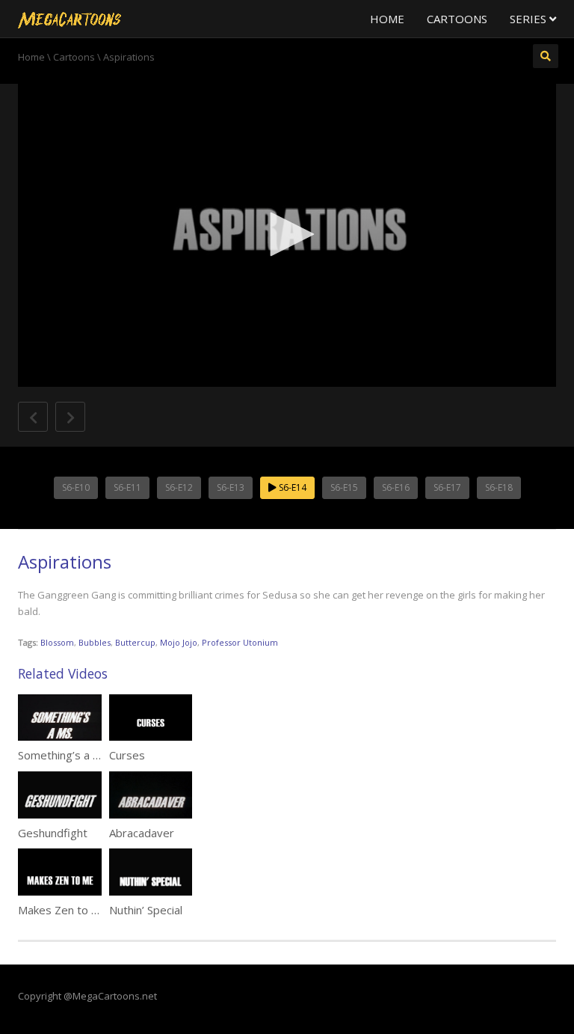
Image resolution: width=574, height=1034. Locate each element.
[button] (287, 234)
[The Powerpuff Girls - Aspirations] (69, 18)
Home (387, 18)
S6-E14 (291, 487)
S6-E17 (447, 487)
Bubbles (94, 642)
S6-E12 (179, 487)
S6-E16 (396, 487)
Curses (127, 754)
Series (529, 18)
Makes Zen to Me (63, 909)
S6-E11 (127, 487)
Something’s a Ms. (64, 754)
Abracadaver (141, 832)
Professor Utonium (240, 642)
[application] (287, 235)
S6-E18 (499, 487)
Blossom (57, 642)
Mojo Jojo (178, 642)
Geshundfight (52, 832)
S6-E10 (76, 487)
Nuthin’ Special (145, 909)
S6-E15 (344, 487)
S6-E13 (230, 487)
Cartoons (457, 18)
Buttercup (135, 642)
